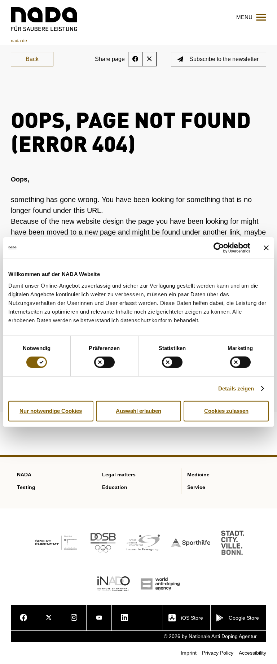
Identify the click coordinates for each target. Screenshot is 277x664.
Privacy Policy (217, 653)
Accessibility (252, 653)
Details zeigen (236, 388)
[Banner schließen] (266, 247)
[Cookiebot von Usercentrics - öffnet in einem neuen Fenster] (218, 248)
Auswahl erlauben (138, 411)
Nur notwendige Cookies (50, 411)
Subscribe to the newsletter (224, 59)
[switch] (104, 362)
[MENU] (261, 17)
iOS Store (192, 618)
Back (32, 59)
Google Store (244, 618)
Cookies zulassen (226, 411)
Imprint (189, 653)
